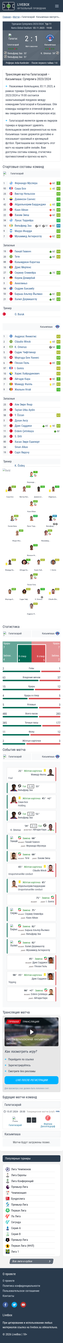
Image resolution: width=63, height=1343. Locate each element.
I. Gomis (19, 368)
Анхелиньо (21, 283)
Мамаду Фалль (23, 384)
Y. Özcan (19, 415)
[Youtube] (23, 1304)
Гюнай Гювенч (23, 251)
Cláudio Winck (23, 341)
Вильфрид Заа (23, 225)
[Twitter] (14, 1304)
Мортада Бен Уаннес (27, 357)
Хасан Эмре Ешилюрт (27, 441)
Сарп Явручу (22, 452)
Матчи (16, 17)
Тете (17, 256)
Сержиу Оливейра (25, 272)
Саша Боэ (20, 188)
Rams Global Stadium (21, 27)
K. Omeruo (21, 347)
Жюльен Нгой (23, 389)
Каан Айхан (21, 209)
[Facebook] (5, 1304)
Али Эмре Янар (23, 404)
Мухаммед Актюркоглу (28, 236)
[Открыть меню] (56, 6)
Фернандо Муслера (26, 183)
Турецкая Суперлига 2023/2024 (28, 23)
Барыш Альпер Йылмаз (28, 294)
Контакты (8, 1296)
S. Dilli (18, 436)
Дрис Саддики (23, 425)
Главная (7, 17)
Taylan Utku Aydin (25, 410)
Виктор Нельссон (25, 193)
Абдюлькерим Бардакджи (30, 204)
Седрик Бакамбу (24, 288)
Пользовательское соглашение (21, 1290)
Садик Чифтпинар (25, 352)
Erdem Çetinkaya (24, 431)
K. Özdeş (20, 465)
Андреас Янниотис (25, 336)
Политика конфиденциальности (21, 1285)
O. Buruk (19, 314)
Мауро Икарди (23, 231)
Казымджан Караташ (27, 262)
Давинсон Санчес (25, 199)
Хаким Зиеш (22, 215)
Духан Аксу (21, 420)
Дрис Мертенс (23, 267)
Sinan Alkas (21, 447)
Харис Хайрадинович (27, 373)
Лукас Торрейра (24, 220)
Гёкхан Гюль (22, 363)
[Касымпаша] (50, 41)
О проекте (9, 1280)
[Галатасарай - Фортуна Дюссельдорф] (31, 1119)
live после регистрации (32, 1080)
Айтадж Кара (22, 379)
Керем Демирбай (25, 278)
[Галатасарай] (13, 41)
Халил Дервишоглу (26, 299)
